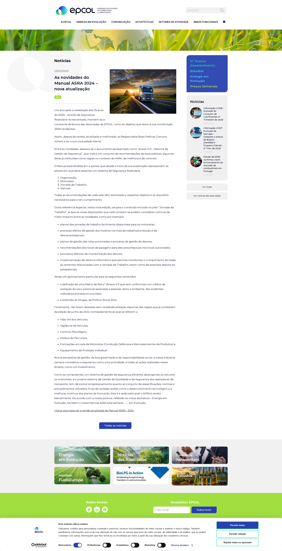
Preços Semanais (203, 86)
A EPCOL (66, 22)
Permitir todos (237, 525)
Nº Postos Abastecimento (202, 63)
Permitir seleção (237, 534)
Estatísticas (145, 22)
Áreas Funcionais (205, 22)
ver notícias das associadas (207, 195)
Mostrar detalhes (180, 545)
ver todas (207, 187)
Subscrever (204, 509)
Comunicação (121, 22)
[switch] (107, 545)
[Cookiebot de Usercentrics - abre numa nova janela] (39, 545)
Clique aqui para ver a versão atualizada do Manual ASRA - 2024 (94, 410)
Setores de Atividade (173, 22)
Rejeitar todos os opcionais (238, 542)
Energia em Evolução (91, 22)
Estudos (196, 71)
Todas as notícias (115, 425)
